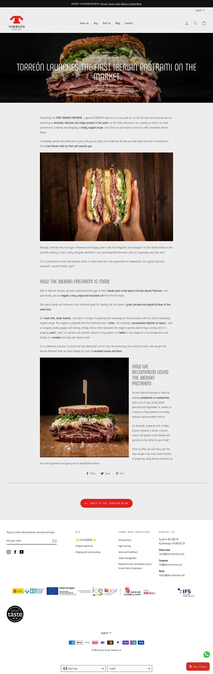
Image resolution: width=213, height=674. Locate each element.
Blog (118, 23)
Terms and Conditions (127, 551)
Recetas (108, 57)
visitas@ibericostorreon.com (172, 575)
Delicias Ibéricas (97, 57)
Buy (96, 23)
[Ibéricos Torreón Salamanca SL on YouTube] (22, 551)
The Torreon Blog (109, 52)
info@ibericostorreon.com (170, 564)
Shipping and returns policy (88, 551)
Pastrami (54, 247)
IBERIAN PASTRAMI (72, 117)
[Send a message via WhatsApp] (206, 654)
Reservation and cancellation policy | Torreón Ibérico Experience (135, 565)
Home (97, 52)
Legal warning (124, 545)
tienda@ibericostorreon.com (171, 553)
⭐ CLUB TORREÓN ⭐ (86, 539)
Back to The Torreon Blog (108, 503)
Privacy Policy (124, 539)
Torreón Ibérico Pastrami (145, 392)
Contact (129, 23)
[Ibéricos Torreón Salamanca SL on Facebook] (15, 551)
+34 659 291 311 (178, 543)
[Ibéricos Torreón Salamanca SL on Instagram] (9, 551)
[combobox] (83, 668)
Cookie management (127, 557)
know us (84, 23)
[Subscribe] (54, 540)
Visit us (107, 23)
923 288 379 (173, 539)
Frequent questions (84, 545)
